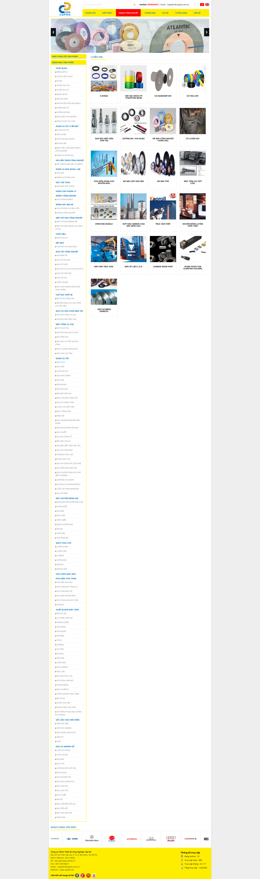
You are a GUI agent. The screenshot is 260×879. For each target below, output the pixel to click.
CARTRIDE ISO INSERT (65, 480)
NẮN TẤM (60, 658)
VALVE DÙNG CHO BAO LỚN (67, 208)
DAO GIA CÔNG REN (64, 450)
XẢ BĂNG (60, 644)
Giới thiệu (107, 13)
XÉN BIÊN (60, 635)
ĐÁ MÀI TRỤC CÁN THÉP (66, 707)
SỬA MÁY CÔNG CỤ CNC (66, 314)
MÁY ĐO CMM (62, 99)
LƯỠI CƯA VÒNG (63, 750)
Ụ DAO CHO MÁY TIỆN (65, 407)
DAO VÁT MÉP (62, 493)
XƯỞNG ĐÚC (61, 560)
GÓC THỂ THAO (63, 182)
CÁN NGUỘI (61, 631)
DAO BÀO (60, 759)
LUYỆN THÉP (61, 551)
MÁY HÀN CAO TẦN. (64, 353)
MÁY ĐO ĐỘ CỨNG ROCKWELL (68, 103)
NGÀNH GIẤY (61, 569)
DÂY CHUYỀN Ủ (62, 689)
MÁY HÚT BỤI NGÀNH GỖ (66, 221)
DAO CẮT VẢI (61, 277)
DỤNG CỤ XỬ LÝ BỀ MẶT (67, 126)
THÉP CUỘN (61, 520)
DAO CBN (60, 380)
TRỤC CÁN (60, 671)
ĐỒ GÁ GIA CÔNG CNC (65, 298)
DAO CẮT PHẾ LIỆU (64, 273)
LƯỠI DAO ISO (62, 371)
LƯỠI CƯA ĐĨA (62, 282)
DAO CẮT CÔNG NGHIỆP (67, 251)
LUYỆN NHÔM (62, 546)
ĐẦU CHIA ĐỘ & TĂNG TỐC (67, 398)
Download (150, 13)
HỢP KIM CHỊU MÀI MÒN (66, 246)
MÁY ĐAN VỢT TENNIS (65, 186)
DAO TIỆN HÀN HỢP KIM (66, 468)
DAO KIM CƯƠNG (63, 375)
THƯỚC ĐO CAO (63, 85)
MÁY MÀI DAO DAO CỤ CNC (67, 332)
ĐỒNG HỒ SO (61, 72)
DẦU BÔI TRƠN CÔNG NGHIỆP (70, 160)
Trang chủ (90, 13)
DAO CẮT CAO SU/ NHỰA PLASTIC (69, 269)
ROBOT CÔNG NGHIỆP (66, 195)
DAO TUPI (60, 763)
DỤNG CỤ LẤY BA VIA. (65, 155)
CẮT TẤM (60, 649)
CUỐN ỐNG (61, 662)
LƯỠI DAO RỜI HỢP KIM (66, 768)
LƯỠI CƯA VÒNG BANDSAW (67, 489)
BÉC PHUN (60, 698)
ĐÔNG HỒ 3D (61, 94)
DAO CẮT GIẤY (62, 264)
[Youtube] (94, 875)
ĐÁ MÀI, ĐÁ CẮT (62, 130)
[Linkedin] (89, 875)
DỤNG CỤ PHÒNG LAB (65, 177)
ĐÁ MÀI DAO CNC (63, 459)
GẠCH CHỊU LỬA (63, 543)
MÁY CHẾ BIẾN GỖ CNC (66, 804)
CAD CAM (60, 173)
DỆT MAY (60, 243)
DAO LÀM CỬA (62, 790)
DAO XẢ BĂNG (62, 667)
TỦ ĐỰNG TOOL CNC (64, 454)
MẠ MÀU (60, 653)
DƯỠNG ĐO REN (63, 112)
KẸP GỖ (59, 799)
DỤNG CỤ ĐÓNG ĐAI (64, 524)
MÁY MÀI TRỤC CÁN (64, 676)
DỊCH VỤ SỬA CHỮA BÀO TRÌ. (69, 311)
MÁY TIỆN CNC (62, 337)
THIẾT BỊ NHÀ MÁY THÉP (67, 609)
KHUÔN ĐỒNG (62, 685)
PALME (59, 81)
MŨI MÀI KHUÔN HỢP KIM (67, 427)
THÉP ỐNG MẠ (62, 538)
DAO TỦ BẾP (61, 795)
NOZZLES (60, 604)
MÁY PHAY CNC (62, 328)
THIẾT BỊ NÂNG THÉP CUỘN (67, 694)
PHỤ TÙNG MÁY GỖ (64, 591)
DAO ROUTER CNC (63, 777)
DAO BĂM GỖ (61, 255)
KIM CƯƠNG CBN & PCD (66, 732)
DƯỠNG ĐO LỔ (62, 107)
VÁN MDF (60, 511)
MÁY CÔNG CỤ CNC (65, 324)
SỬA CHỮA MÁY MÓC (66, 574)
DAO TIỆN (60, 366)
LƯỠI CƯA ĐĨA (62, 754)
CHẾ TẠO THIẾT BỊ (64, 294)
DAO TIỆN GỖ (62, 808)
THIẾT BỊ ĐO (61, 68)
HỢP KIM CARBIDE (63, 728)
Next (206, 32)
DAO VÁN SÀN (62, 786)
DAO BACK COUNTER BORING (68, 484)
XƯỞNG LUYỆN (62, 622)
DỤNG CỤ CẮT (62, 358)
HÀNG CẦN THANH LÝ (66, 191)
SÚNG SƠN (60, 817)
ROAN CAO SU (62, 238)
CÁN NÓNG (61, 627)
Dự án (165, 13)
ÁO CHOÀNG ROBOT (64, 199)
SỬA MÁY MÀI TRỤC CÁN (66, 319)
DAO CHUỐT (61, 432)
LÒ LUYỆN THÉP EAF (64, 618)
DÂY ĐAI (59, 529)
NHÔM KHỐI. (61, 506)
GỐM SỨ (59, 564)
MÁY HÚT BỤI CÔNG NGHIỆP (69, 217)
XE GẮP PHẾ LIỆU (63, 703)
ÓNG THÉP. (60, 515)
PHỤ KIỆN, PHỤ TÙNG (66, 578)
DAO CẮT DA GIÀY (63, 260)
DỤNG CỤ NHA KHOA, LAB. (68, 169)
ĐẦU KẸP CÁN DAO (64, 393)
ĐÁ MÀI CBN (61, 143)
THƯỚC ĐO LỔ (62, 90)
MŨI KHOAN (61, 384)
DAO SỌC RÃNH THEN (65, 402)
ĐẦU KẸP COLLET (63, 441)
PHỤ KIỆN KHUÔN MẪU (66, 595)
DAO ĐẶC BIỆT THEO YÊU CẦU (68, 445)
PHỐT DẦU (61, 234)
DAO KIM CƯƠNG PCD (65, 781)
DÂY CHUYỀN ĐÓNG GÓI (67, 498)
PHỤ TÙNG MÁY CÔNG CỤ (66, 586)
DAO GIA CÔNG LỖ (64, 436)
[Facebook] (77, 875)
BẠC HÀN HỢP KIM (64, 813)
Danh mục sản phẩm (63, 62)
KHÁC (58, 741)
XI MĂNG (60, 555)
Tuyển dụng (181, 13)
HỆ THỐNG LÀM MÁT (65, 680)
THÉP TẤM (60, 533)
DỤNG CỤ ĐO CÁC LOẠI (65, 121)
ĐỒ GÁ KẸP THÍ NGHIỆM (66, 116)
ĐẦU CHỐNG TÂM (63, 411)
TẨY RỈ (58, 640)
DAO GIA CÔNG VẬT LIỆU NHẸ (68, 463)
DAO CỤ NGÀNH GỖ (65, 746)
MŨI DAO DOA (62, 389)
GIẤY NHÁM (61, 134)
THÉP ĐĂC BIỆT (62, 723)
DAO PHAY (60, 362)
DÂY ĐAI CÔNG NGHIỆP (65, 212)
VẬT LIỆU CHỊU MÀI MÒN (67, 719)
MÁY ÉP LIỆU (61, 613)
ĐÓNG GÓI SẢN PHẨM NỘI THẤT (69, 502)
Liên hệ (197, 13)
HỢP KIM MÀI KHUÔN (65, 139)
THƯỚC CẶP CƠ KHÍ (64, 76)
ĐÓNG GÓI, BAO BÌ (64, 204)
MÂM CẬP (60, 416)
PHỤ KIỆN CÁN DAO (64, 582)
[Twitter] (83, 875)
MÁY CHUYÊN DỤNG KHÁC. (67, 349)
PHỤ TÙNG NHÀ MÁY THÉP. (67, 600)
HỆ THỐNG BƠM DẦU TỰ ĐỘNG (69, 164)
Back (53, 32)
